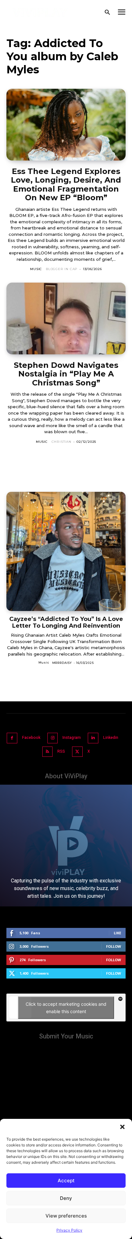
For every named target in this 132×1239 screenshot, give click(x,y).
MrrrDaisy (62, 663)
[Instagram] (52, 738)
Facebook (31, 737)
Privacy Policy (69, 1230)
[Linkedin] (93, 738)
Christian (61, 442)
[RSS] (47, 752)
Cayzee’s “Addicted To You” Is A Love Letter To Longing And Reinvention (66, 622)
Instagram (71, 737)
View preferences (66, 1216)
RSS (61, 751)
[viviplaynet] (40, 12)
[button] (122, 1127)
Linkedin (110, 737)
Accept (66, 1180)
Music (36, 269)
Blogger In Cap (62, 269)
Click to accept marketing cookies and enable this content (66, 1007)
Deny (66, 1198)
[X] (77, 752)
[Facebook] (12, 738)
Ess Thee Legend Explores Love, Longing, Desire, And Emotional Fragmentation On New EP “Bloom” (66, 184)
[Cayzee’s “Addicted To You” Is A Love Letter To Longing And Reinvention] (66, 551)
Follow (113, 946)
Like (117, 932)
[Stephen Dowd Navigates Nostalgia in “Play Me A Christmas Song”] (66, 318)
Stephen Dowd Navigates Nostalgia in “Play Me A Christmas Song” (66, 373)
